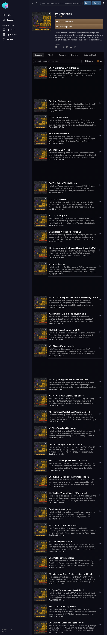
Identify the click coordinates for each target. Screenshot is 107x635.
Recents (10, 39)
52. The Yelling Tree (58, 215)
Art (101, 61)
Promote (74, 55)
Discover (10, 20)
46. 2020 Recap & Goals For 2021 (64, 330)
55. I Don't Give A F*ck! (59, 150)
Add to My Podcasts (67, 21)
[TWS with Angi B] (41, 31)
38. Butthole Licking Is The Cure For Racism (69, 476)
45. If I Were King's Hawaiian (62, 346)
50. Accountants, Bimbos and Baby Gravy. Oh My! (72, 248)
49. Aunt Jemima (57, 264)
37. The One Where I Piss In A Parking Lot (68, 493)
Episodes (38, 55)
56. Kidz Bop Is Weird (59, 133)
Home (9, 15)
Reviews (62, 55)
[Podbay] (5, 8)
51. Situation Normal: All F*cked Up (65, 231)
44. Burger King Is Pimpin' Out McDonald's (68, 379)
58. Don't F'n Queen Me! (60, 101)
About (4, 632)
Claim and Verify (90, 55)
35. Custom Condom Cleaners (63, 525)
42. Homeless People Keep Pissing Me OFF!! (69, 412)
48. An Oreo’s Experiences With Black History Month (73, 297)
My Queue (11, 29)
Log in (87, 3)
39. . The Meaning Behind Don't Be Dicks (68, 460)
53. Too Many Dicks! (58, 199)
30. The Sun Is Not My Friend (62, 606)
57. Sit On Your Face (58, 117)
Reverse (90, 61)
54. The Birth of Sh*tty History (63, 183)
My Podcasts (12, 34)
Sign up (96, 3)
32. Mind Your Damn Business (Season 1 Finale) (71, 574)
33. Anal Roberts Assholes (61, 558)
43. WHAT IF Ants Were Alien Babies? (66, 395)
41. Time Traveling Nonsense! (62, 428)
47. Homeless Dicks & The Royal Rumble (67, 313)
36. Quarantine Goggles (60, 509)
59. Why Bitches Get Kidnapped (64, 68)
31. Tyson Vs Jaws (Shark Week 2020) (67, 590)
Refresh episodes (65, 27)
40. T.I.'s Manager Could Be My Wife (65, 444)
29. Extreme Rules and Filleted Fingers (66, 622)
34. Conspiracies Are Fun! (61, 541)
